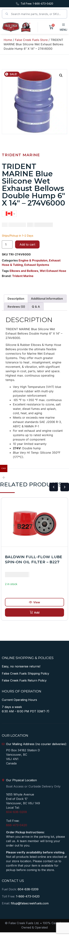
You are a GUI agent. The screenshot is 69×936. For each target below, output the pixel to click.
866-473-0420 (16, 825)
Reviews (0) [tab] (16, 306)
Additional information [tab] (47, 298)
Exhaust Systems (36, 265)
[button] (61, 75)
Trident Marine (21, 155)
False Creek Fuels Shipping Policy (25, 673)
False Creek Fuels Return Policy (24, 680)
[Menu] (63, 24)
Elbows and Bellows (24, 271)
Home (8, 40)
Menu (63, 29)
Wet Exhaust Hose (53, 271)
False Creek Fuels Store (31, 40)
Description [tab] (16, 298)
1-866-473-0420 (28, 896)
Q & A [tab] (36, 306)
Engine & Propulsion (33, 260)
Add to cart (27, 244)
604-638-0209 (16, 812)
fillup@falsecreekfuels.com (30, 903)
